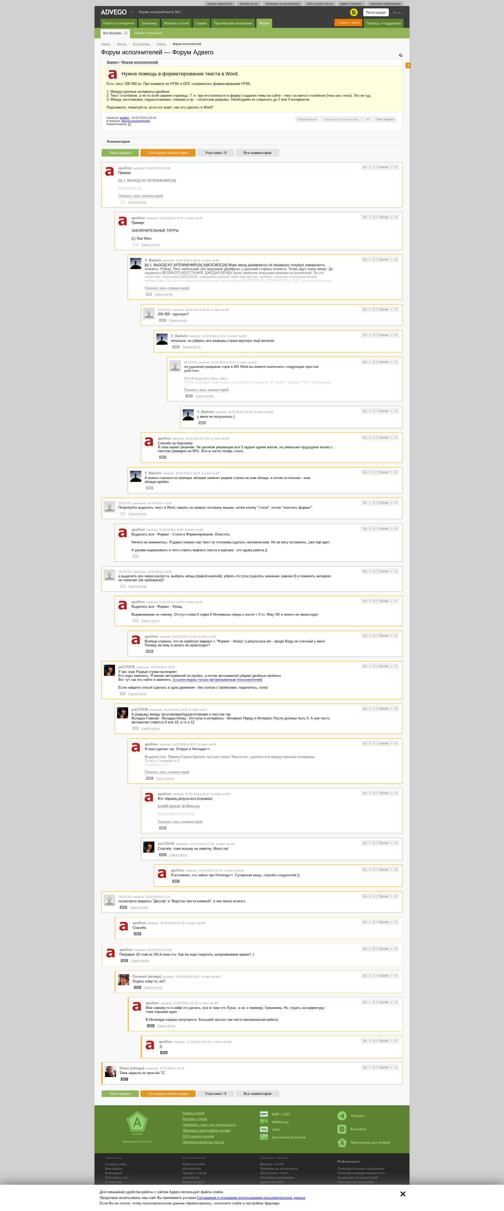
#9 (148, 294)
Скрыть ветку (137, 202)
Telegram (358, 1116)
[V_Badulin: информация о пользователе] (136, 263)
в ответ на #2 (210, 260)
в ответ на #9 (220, 309)
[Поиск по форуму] (400, 55)
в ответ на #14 (220, 794)
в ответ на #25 (222, 1041)
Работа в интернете (118, 23)
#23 (137, 933)
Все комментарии (257, 153)
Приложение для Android (370, 1143)
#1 (122, 202)
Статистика (113, 1182)
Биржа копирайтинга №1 (160, 12)
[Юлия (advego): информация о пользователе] (110, 1071)
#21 (176, 881)
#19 (162, 854)
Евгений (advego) (147, 976)
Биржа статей (193, 1113)
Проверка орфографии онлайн (206, 1130)
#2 (135, 244)
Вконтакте (358, 1129)
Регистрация (376, 12)
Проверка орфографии (385, 3)
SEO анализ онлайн (198, 1136)
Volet (276, 1130)
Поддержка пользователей (357, 1177)
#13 (189, 396)
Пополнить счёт (117, 1177)
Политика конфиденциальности (361, 1173)
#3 (122, 513)
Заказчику (149, 23)
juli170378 (126, 667)
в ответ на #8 (207, 744)
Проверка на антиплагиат (283, 3)
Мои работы (191, 1169)
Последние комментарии (168, 153)
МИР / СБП (281, 1114)
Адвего (112, 62)
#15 (162, 827)
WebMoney (280, 1122)
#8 (135, 728)
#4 (122, 586)
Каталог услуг (249, 3)
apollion (124, 117)
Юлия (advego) (131, 1068)
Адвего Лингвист (351, 3)
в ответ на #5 (207, 636)
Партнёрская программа (233, 23)
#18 (149, 651)
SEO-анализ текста (320, 3)
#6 (135, 556)
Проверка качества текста (203, 1142)
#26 (163, 1052)
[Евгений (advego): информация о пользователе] (124, 979)
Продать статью (194, 1173)
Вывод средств (193, 1182)
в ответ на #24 (208, 1003)
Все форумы (112, 33)
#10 (149, 487)
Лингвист (272, 1182)
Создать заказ (348, 22)
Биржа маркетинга (220, 3)
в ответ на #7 (198, 709)
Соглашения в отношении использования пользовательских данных (251, 1198)
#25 (150, 1025)
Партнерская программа (355, 1182)
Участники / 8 (215, 153)
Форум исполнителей (140, 62)
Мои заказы (114, 1169)
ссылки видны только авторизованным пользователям (217, 680)
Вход (397, 12)
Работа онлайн (193, 1164)
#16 (202, 422)
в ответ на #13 (263, 412)
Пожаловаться (307, 119)
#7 (122, 693)
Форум (264, 23)
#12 (176, 346)
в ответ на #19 (234, 870)
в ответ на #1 (194, 218)
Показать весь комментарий (140, 196)
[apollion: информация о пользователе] (113, 74)
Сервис (201, 23)
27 (129, 124)
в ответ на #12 (246, 362)
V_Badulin (153, 260)
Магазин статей (176, 23)
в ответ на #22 (211, 976)
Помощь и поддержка (383, 23)
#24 (137, 987)
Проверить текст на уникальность (209, 1125)
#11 (162, 320)
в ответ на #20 (195, 923)
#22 (124, 960)
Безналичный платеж (289, 1137)
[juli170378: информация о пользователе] (109, 670)
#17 (162, 457)
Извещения (113, 1173)
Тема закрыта (120, 153)
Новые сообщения (148, 33)
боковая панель (408, 65)
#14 (149, 778)
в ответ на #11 (237, 336)
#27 (124, 1079)
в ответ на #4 (194, 602)
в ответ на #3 (194, 529)
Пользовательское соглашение (360, 1169)
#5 (135, 620)
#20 (123, 907)
